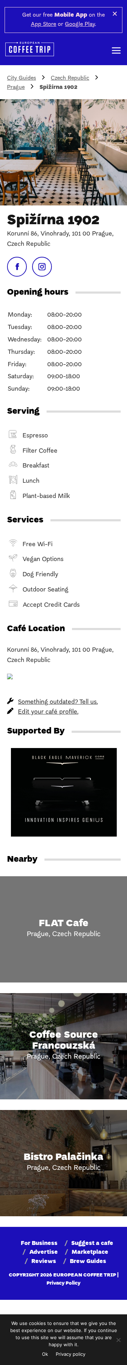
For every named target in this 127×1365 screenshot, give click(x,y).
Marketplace (90, 1252)
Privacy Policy (63, 1283)
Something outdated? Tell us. (58, 702)
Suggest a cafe (92, 1243)
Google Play (80, 24)
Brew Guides (88, 1261)
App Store (43, 24)
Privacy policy (70, 1354)
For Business (39, 1243)
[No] (118, 1339)
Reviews (43, 1261)
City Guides (21, 78)
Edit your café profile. (48, 712)
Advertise (43, 1252)
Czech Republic (70, 78)
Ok (45, 1354)
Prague (16, 87)
